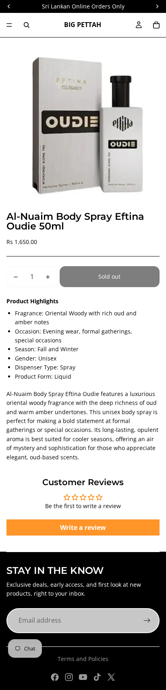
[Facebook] (55, 677)
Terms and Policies (83, 659)
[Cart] (156, 25)
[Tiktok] (97, 677)
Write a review (83, 527)
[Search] (26, 25)
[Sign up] (147, 620)
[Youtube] (83, 677)
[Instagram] (69, 677)
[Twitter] (111, 677)
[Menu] (9, 25)
